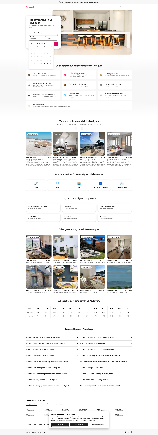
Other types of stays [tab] (45, 404)
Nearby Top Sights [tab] (59, 404)
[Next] (82, 128)
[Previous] (76, 128)
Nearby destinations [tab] (31, 404)
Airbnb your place (125, 7)
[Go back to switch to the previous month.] (31, 43)
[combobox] (43, 33)
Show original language (92, 2)
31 (31, 67)
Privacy (39, 432)
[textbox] (36, 39)
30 (51, 63)
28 (44, 63)
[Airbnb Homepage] (30, 7)
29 (47, 63)
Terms (44, 432)
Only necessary (79, 424)
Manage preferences (98, 424)
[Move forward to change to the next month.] (50, 43)
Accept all (60, 424)
